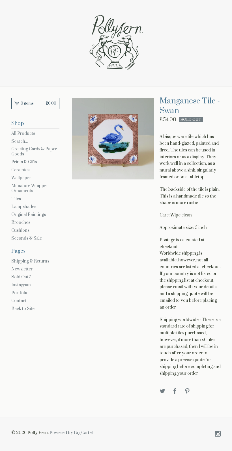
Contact (19, 300)
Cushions (20, 230)
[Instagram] (218, 434)
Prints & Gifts (24, 162)
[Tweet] (162, 391)
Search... (19, 142)
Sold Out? (21, 277)
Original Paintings (28, 214)
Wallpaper (21, 178)
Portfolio (20, 293)
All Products (23, 133)
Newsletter (22, 269)
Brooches (20, 222)
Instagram (21, 285)
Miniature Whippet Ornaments (29, 188)
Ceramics (20, 170)
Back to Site (23, 308)
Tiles (16, 198)
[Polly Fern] (116, 42)
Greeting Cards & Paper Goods (34, 151)
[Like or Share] (175, 391)
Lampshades (23, 206)
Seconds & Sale (26, 238)
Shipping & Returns (30, 261)
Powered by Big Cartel (71, 432)
